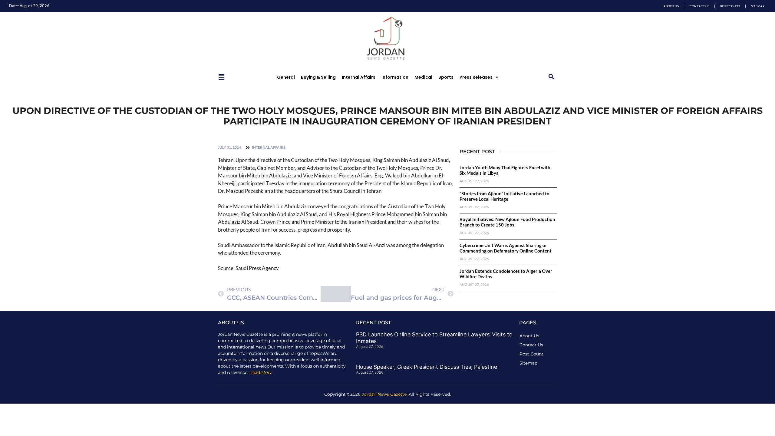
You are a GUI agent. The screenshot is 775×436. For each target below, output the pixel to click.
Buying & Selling (318, 77)
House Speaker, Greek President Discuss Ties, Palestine (426, 367)
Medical (423, 77)
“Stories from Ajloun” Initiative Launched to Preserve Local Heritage (504, 196)
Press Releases (476, 77)
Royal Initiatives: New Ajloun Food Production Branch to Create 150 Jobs (507, 221)
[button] (551, 76)
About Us (670, 6)
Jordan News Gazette (384, 394)
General (286, 77)
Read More (260, 372)
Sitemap (757, 6)
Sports (445, 77)
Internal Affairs (358, 77)
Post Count (730, 6)
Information (394, 77)
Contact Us (699, 6)
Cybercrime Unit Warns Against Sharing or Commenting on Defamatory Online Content (506, 248)
